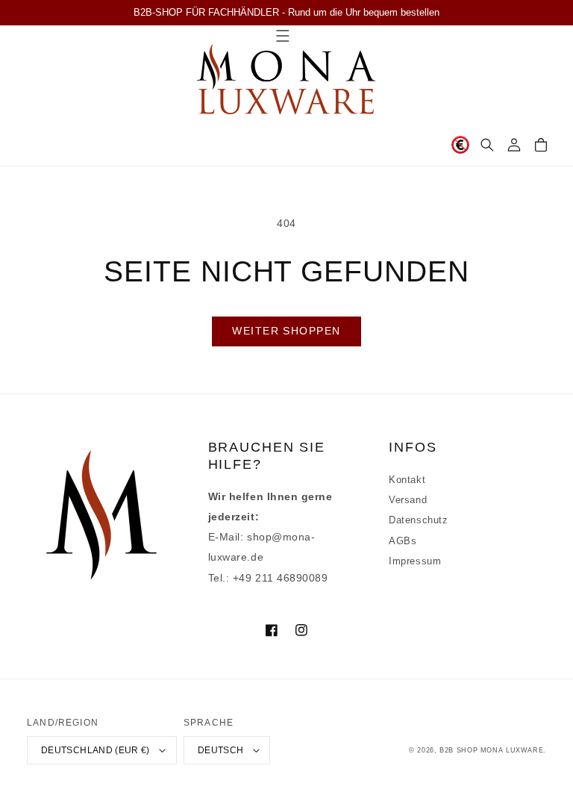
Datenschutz (418, 520)
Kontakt (407, 480)
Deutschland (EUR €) (95, 750)
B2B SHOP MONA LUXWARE (491, 750)
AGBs (402, 541)
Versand (408, 500)
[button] (487, 145)
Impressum (415, 561)
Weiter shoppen (286, 331)
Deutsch (221, 750)
